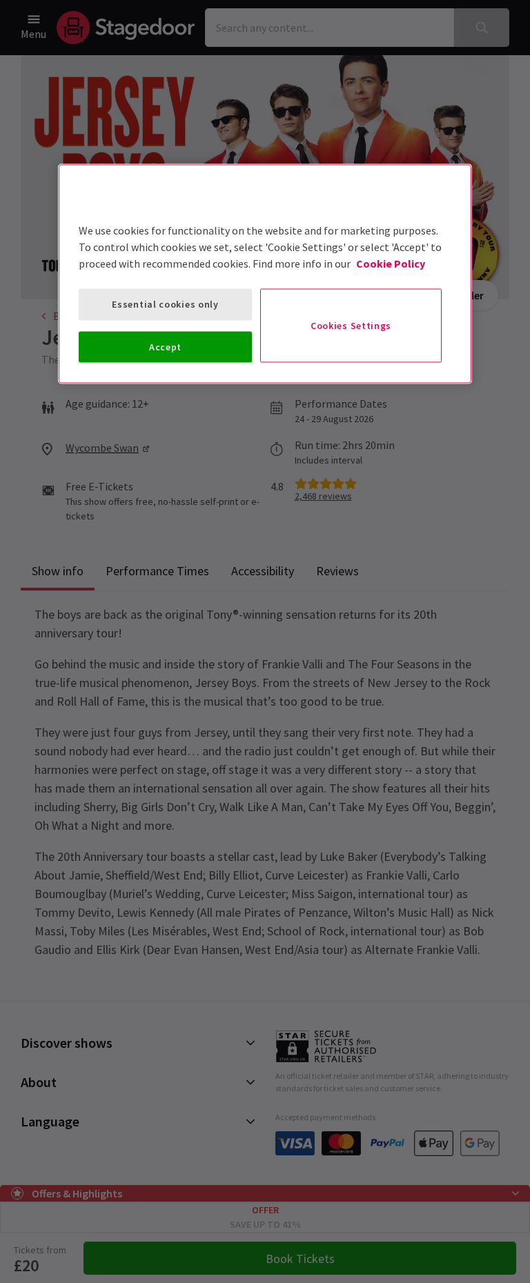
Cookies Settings (351, 325)
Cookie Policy (390, 263)
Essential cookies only (165, 304)
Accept (165, 346)
